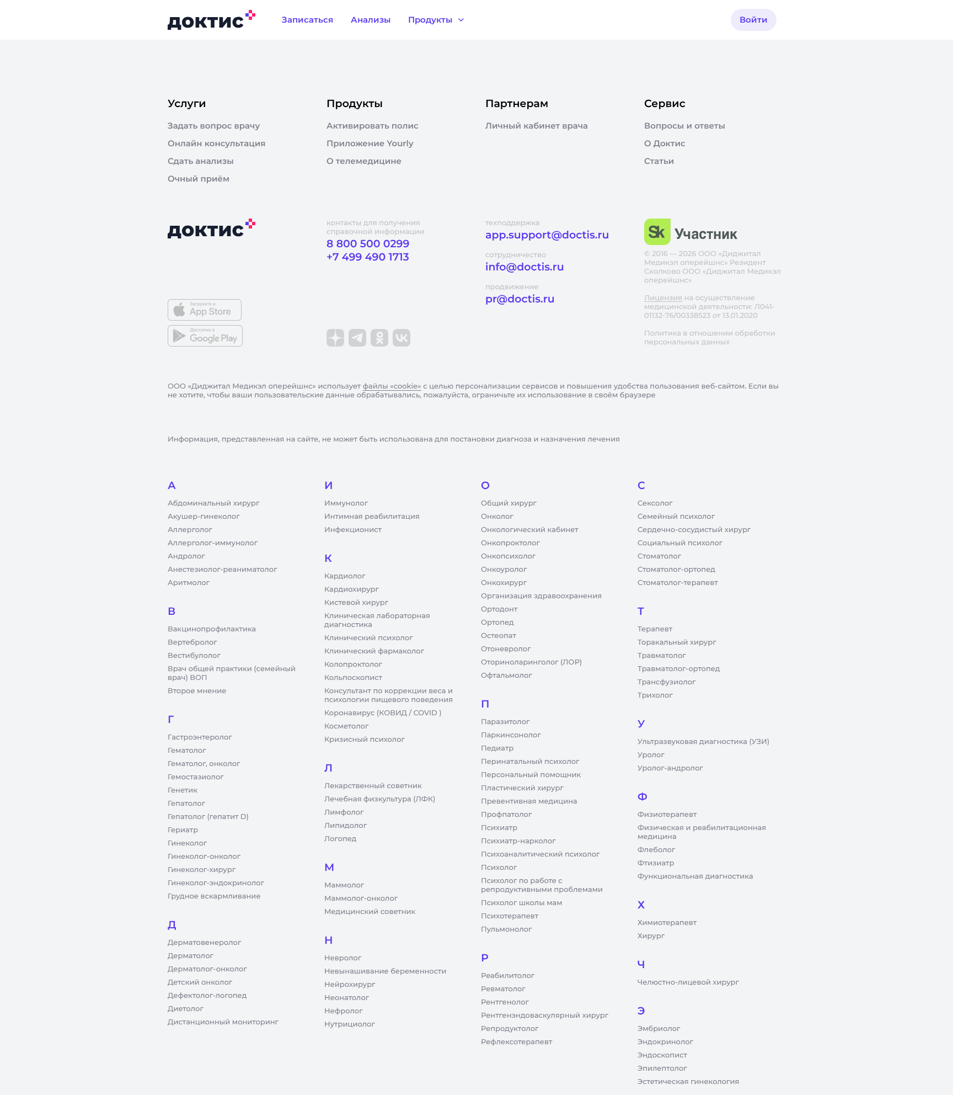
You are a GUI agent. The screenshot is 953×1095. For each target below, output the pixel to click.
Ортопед (497, 622)
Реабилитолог (507, 975)
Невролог (342, 958)
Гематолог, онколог (204, 763)
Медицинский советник (369, 911)
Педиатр (497, 748)
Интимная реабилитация (372, 516)
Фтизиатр (656, 863)
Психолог (499, 867)
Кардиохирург (351, 589)
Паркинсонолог (511, 735)
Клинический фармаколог (374, 651)
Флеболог (656, 850)
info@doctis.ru (524, 267)
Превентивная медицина (529, 801)
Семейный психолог (676, 516)
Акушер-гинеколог (203, 516)
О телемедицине (363, 161)
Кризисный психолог (364, 739)
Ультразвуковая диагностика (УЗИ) (703, 741)
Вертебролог (192, 642)
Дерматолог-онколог (207, 969)
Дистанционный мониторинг (223, 1022)
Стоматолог (659, 556)
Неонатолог (346, 997)
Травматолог (662, 655)
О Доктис (665, 143)
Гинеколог (187, 843)
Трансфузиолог (666, 682)
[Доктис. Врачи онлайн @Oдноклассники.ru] (379, 338)
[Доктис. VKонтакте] (401, 338)
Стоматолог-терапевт (678, 582)
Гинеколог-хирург (201, 869)
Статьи (659, 161)
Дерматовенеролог (204, 942)
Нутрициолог (349, 1024)
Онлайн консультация (217, 143)
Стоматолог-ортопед (676, 569)
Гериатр (183, 830)
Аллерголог (190, 529)
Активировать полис (372, 125)
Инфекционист (353, 529)
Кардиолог (345, 576)
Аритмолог (189, 582)
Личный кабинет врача (536, 125)
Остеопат (498, 635)
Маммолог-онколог (361, 898)
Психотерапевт (509, 916)
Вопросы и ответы (684, 125)
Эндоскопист (662, 1055)
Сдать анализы (201, 161)
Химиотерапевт (667, 922)
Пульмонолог (506, 929)
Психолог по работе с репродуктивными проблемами (542, 885)
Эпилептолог (662, 1068)
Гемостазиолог (196, 777)
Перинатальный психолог (530, 761)
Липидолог (345, 825)
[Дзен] (335, 338)
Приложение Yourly (370, 143)
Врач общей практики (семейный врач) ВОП (232, 673)
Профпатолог (506, 814)
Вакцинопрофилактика (212, 629)
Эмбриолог (659, 1028)
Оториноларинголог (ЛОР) (531, 662)
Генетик (182, 790)
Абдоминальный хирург (213, 503)
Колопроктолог (353, 664)
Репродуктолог (509, 1028)
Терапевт (655, 629)
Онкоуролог (504, 569)
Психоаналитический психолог (540, 854)
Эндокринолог (665, 1042)
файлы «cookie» (392, 386)
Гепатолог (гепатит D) (208, 816)
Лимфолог (343, 812)
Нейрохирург (349, 984)
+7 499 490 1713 (367, 257)
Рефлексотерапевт (516, 1042)
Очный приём (198, 178)
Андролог (186, 556)
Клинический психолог (368, 638)
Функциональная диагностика (695, 876)
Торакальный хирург (677, 642)
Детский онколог (200, 982)
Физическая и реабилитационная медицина (702, 832)
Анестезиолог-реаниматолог (222, 569)
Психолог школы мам (522, 903)
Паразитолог (505, 721)
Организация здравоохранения (541, 596)
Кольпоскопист (353, 677)
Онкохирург (504, 582)
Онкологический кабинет (530, 529)
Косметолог (346, 726)
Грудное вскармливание (214, 896)
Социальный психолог (680, 543)
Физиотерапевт (667, 814)
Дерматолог (190, 956)
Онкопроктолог (510, 543)
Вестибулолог (194, 655)
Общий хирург (509, 503)
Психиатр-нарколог (518, 841)
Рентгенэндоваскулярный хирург (544, 1015)
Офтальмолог (506, 675)
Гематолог (187, 750)
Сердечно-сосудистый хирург (694, 529)
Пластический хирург (522, 788)
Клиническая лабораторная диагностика (377, 620)
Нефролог (343, 1011)
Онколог (497, 516)
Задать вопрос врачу (214, 125)
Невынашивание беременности (385, 971)
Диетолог (186, 1008)
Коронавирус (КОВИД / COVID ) (383, 713)
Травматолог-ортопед (679, 669)
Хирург (651, 936)
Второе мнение (197, 691)
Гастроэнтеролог (200, 737)
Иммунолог (346, 503)
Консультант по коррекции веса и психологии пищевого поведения (388, 695)
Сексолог (655, 503)
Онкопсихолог (508, 556)
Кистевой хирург (356, 602)
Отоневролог (506, 649)
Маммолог (344, 885)
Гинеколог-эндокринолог (216, 883)
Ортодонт (499, 609)
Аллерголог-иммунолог (213, 543)
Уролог (651, 755)
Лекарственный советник (373, 786)
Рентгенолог (505, 1002)
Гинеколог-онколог (204, 856)
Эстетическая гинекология (688, 1081)
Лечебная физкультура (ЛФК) (379, 799)
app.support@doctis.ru (547, 234)
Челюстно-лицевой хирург (688, 982)
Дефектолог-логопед (207, 995)
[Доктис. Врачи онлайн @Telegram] (357, 338)
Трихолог (655, 695)
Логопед (340, 838)
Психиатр (499, 827)
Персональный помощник (531, 774)
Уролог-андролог (670, 768)
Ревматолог (503, 989)
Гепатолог (186, 803)
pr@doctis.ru (520, 299)
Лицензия (663, 298)
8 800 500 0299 (367, 243)
